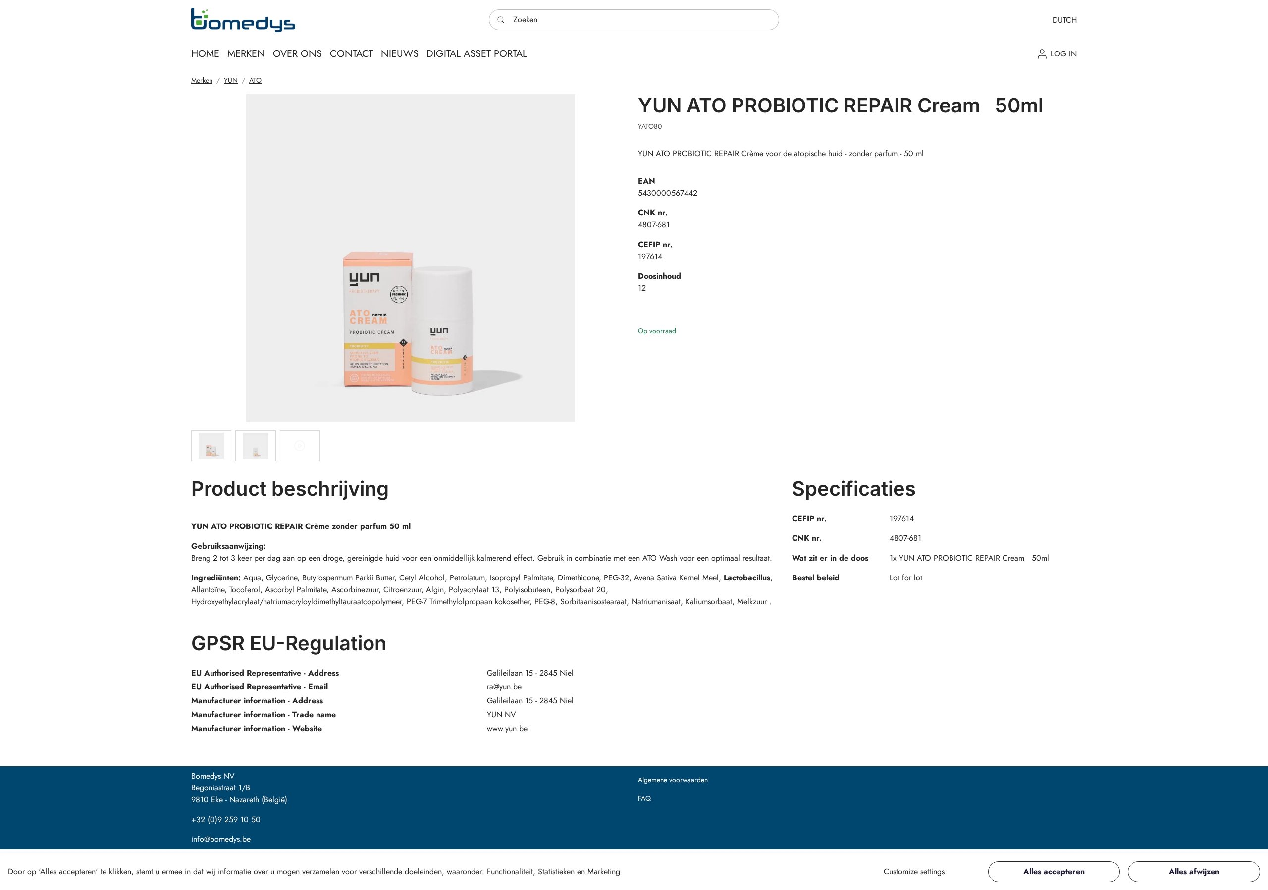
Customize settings (914, 871)
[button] (1065, 20)
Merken (201, 80)
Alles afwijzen (1194, 871)
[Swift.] (243, 20)
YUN (231, 80)
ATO (255, 80)
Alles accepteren (1054, 871)
